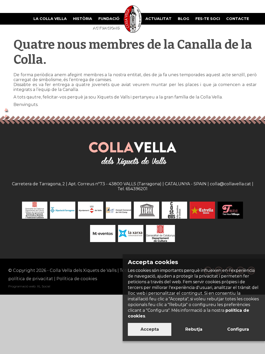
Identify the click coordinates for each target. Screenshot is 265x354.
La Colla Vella (50, 18)
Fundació (109, 18)
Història (82, 18)
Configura (238, 329)
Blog (183, 18)
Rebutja (193, 329)
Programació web (21, 286)
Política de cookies (76, 278)
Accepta (150, 329)
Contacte (237, 18)
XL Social (43, 286)
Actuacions (106, 27)
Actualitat (158, 18)
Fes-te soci (207, 18)
